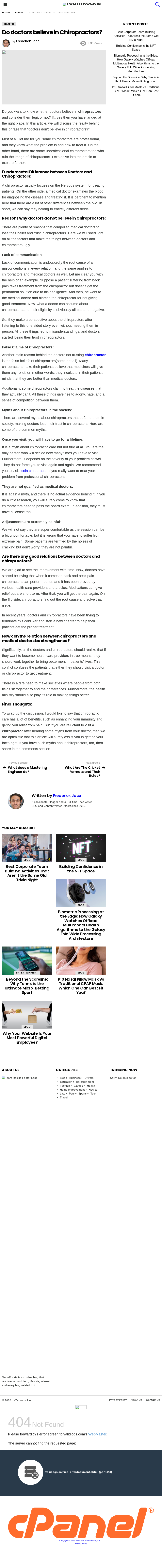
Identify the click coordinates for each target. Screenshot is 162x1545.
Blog (27, 860)
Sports (82, 1093)
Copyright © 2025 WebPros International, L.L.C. (81, 1540)
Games (78, 1085)
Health (91, 1085)
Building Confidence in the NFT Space (81, 869)
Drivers (89, 1077)
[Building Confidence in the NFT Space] (81, 848)
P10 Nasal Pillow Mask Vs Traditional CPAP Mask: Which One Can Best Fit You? (81, 985)
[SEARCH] (157, 4)
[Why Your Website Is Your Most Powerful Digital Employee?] (27, 1015)
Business (75, 1077)
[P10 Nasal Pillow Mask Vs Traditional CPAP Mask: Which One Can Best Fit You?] (81, 961)
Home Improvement (72, 1089)
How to (93, 1089)
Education (66, 1081)
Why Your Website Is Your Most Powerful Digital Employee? (27, 1038)
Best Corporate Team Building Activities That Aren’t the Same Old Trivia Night (27, 873)
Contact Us (153, 1400)
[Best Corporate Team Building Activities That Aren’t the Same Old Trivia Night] (27, 848)
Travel (64, 1097)
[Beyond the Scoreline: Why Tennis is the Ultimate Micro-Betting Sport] (27, 961)
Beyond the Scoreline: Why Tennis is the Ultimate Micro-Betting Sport (27, 985)
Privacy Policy (118, 1400)
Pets (71, 1093)
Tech (93, 1093)
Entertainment (27, 972)
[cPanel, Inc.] (81, 1537)
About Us (136, 1400)
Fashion (65, 1085)
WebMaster (97, 1434)
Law (62, 1093)
